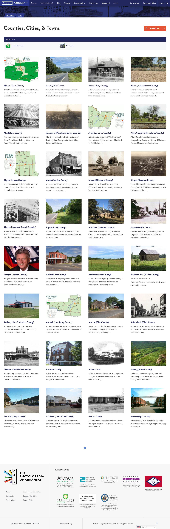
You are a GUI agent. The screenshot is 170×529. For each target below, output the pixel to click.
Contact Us (10, 496)
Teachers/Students (47, 3)
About (115, 3)
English (143, 527)
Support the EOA (149, 3)
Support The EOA (29, 496)
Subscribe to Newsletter (31, 491)
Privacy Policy (28, 500)
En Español (106, 3)
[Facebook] (157, 523)
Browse (34, 3)
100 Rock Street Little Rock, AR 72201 (25, 523)
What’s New (93, 3)
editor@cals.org (66, 523)
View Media (156, 28)
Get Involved (134, 3)
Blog (58, 3)
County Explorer (79, 3)
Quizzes (67, 3)
